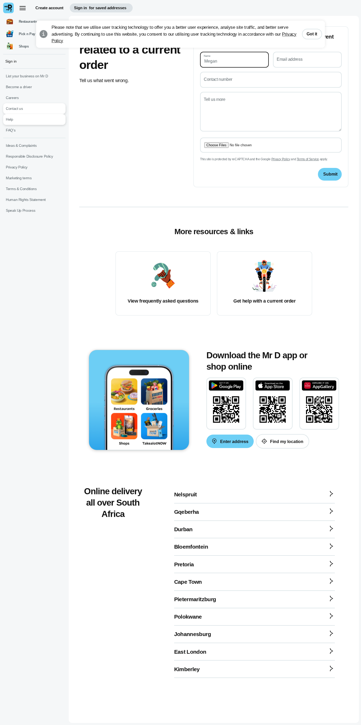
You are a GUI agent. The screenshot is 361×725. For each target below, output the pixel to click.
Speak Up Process (20, 210)
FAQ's (10, 130)
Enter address (233, 441)
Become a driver (19, 87)
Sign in (100, 8)
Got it (312, 34)
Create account (49, 8)
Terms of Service (308, 159)
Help (9, 119)
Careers (12, 98)
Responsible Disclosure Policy (29, 156)
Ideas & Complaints (21, 145)
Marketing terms (19, 178)
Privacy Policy (280, 159)
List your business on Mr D (27, 76)
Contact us (14, 108)
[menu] (22, 7)
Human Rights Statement (26, 199)
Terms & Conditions (21, 189)
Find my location (286, 441)
